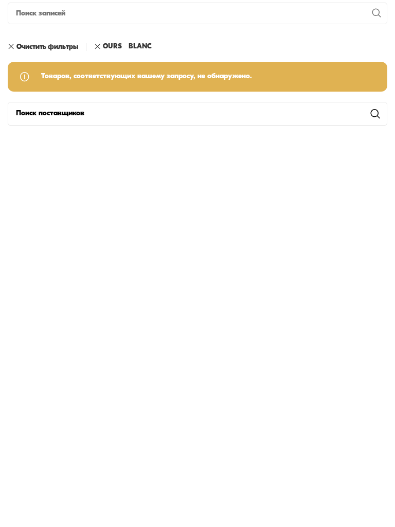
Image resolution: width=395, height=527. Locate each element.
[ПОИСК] (376, 13)
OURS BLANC (127, 46)
